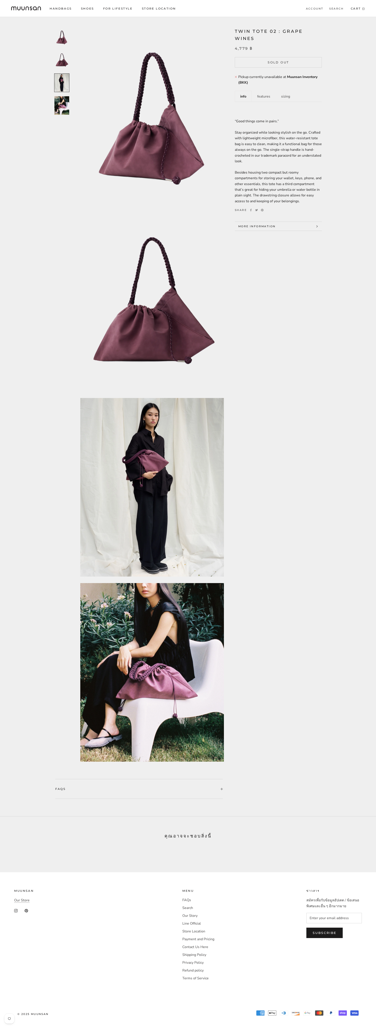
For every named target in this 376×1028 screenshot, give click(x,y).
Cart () (358, 8)
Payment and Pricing (198, 939)
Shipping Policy (194, 954)
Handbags (61, 8)
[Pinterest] (262, 210)
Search (336, 8)
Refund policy (193, 970)
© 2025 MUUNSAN (33, 1014)
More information (256, 226)
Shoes (87, 8)
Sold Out (278, 62)
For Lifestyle (118, 8)
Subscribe (324, 933)
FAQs (60, 789)
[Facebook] (251, 210)
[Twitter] (256, 210)
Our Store (22, 900)
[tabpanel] (278, 153)
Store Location (159, 8)
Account (314, 8)
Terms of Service (195, 978)
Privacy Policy (193, 962)
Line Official (191, 923)
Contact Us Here (195, 947)
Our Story (190, 915)
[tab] (243, 96)
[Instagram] (16, 910)
